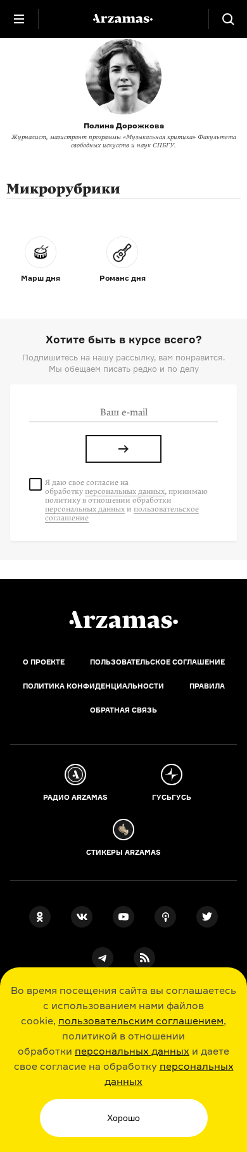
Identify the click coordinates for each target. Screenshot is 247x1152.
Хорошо (123, 1118)
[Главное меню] (19, 19)
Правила (207, 686)
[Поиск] (228, 19)
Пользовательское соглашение (157, 662)
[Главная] (123, 619)
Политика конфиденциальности (93, 686)
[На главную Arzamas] (123, 19)
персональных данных (132, 1051)
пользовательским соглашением (141, 1020)
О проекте (44, 662)
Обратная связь (123, 710)
